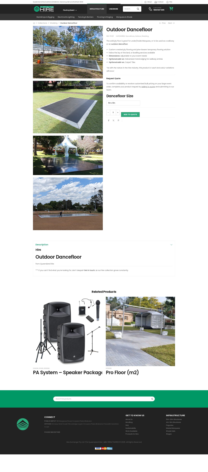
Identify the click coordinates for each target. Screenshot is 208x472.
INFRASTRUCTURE (97, 9)
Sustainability (131, 428)
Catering (22, 17)
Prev (164, 23)
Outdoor (138, 36)
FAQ (170, 2)
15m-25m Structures (174, 419)
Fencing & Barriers (85, 17)
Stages (169, 434)
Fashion (35, 368)
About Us (129, 419)
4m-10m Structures (173, 422)
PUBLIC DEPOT (50, 421)
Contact (160, 2)
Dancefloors (130, 36)
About (149, 2)
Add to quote (130, 114)
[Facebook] (108, 120)
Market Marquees (173, 428)
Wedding (53, 23)
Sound (41, 368)
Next (170, 23)
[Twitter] (113, 120)
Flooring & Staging (105, 17)
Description (42, 244)
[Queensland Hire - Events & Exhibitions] (44, 9)
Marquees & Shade (124, 17)
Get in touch (89, 270)
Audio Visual (10, 17)
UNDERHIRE (113, 9)
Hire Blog (129, 422)
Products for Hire (132, 434)
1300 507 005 (55, 432)
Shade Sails (170, 431)
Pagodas (169, 425)
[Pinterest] (118, 120)
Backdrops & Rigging (45, 17)
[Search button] (138, 9)
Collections (42, 23)
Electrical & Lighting (66, 17)
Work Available (131, 431)
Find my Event (68, 10)
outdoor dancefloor (119, 44)
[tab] (104, 244)
